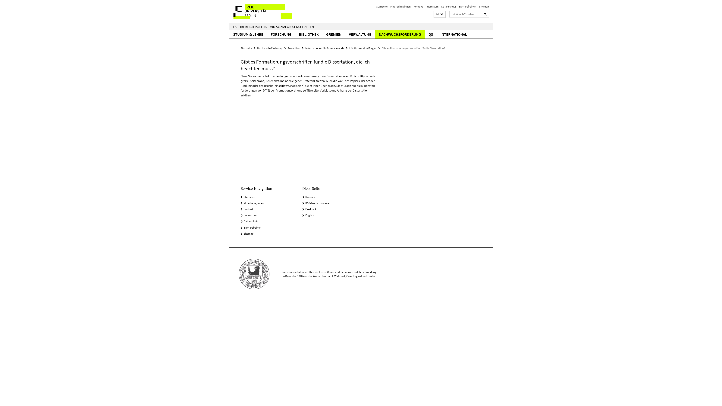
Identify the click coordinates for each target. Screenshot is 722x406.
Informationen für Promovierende (324, 48)
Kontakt (418, 6)
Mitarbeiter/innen (400, 6)
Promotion (294, 48)
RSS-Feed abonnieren (317, 203)
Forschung (281, 34)
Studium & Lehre (248, 34)
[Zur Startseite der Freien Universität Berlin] (260, 11)
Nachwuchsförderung (400, 34)
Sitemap (484, 6)
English (309, 215)
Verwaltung (360, 34)
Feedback (310, 209)
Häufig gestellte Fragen (362, 48)
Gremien (333, 34)
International (454, 34)
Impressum (432, 6)
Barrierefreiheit (467, 6)
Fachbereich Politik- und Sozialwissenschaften (273, 26)
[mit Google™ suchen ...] (485, 14)
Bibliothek (309, 34)
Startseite (382, 6)
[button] (440, 14)
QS (430, 34)
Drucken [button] (310, 197)
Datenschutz (448, 6)
